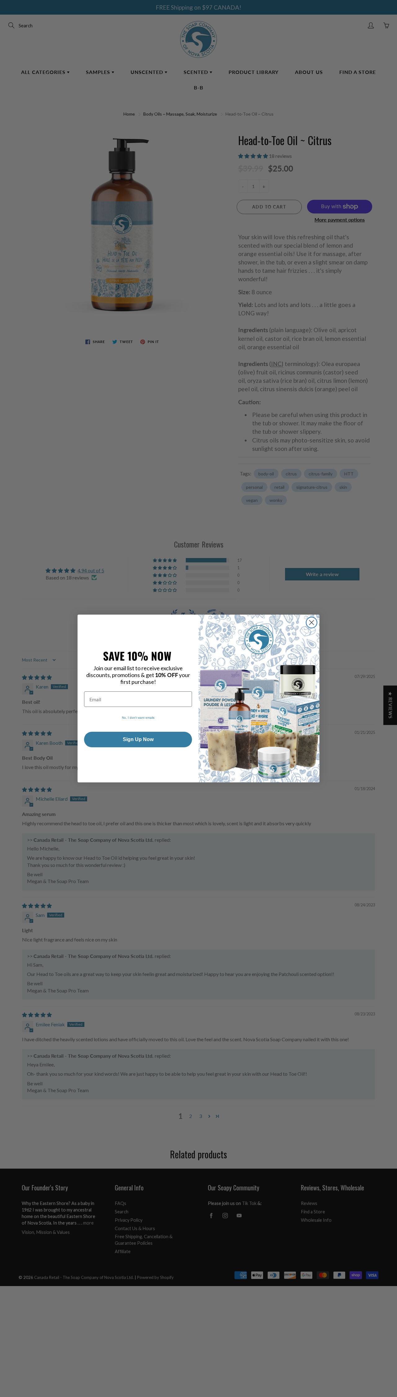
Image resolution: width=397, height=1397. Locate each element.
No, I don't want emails (138, 717)
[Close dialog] (311, 622)
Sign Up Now (138, 739)
